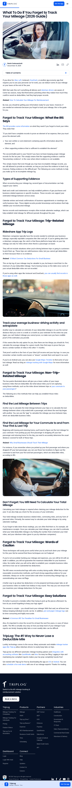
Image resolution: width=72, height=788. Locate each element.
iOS (49, 662)
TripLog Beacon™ (25, 723)
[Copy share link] (67, 64)
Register (5, 763)
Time (21, 738)
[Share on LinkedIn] (58, 64)
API (38, 747)
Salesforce (40, 734)
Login (4, 756)
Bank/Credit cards (43, 744)
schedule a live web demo (16, 664)
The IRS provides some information (16, 126)
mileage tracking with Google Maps (39, 362)
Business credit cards (27, 734)
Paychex (39, 727)
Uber (16, 80)
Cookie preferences (35, 779)
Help (21, 760)
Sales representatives (61, 729)
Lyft (20, 80)
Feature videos (8, 727)
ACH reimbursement (26, 730)
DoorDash (34, 80)
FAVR (21, 716)
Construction (58, 716)
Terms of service (14, 779)
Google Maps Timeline (43, 360)
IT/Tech (56, 725)
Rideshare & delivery (60, 736)
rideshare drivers (47, 90)
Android (56, 662)
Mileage (22, 712)
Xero (36, 654)
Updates (22, 763)
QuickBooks (26, 654)
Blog (21, 756)
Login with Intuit (8, 760)
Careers (22, 771)
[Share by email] (62, 64)
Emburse (40, 723)
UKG (38, 719)
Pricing (5, 724)
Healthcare (57, 712)
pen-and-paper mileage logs (54, 611)
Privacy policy (24, 779)
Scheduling (23, 742)
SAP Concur (41, 712)
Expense (22, 727)
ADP (38, 716)
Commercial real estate (61, 733)
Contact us (23, 767)
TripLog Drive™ (24, 719)
